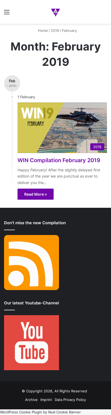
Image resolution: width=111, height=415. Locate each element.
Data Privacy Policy (70, 399)
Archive (31, 399)
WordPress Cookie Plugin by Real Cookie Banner (40, 412)
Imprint (46, 399)
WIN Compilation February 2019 (59, 160)
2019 (55, 30)
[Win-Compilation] (56, 12)
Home (42, 30)
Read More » (35, 194)
